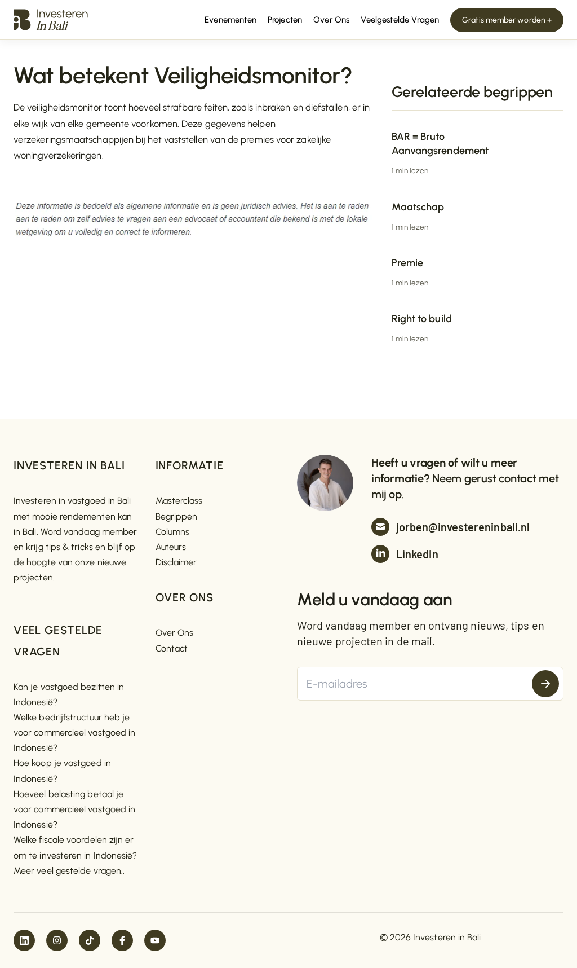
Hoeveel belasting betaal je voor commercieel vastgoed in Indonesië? (74, 809)
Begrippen (177, 516)
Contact (172, 648)
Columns (173, 531)
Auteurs (171, 547)
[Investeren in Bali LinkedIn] (24, 940)
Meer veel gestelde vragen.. (69, 870)
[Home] (51, 19)
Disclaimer (176, 562)
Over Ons (175, 632)
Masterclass (179, 500)
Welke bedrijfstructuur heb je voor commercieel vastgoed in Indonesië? (74, 732)
